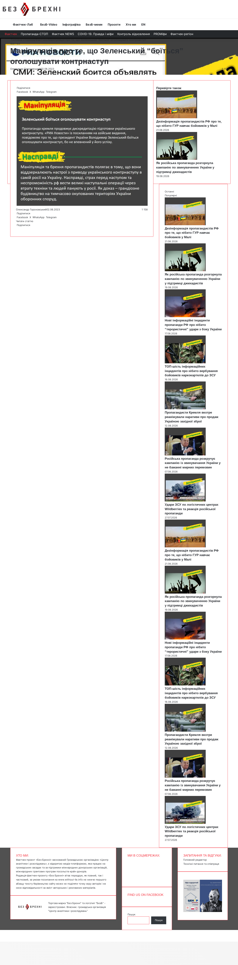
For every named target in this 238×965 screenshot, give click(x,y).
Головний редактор (195, 859)
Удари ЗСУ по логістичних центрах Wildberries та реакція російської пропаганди (191, 509)
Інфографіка (71, 24)
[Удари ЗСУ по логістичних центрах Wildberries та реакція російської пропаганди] (185, 500)
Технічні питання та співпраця (201, 863)
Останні (169, 191)
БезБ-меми (94, 24)
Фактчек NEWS (63, 34)
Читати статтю (25, 221)
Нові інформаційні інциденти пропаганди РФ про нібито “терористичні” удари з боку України (193, 325)
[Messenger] (1, 931)
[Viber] (19, 228)
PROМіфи (160, 34)
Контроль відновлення (133, 34)
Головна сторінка (22, 40)
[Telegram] (18, 228)
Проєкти (114, 24)
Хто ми (131, 24)
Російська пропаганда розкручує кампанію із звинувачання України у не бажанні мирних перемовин (193, 463)
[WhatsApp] (17, 228)
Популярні (171, 195)
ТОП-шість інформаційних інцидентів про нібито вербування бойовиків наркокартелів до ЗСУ (191, 371)
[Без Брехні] (31, 9)
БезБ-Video (48, 24)
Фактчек (11, 34)
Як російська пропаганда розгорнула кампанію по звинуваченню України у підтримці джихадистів (185, 167)
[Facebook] (16, 228)
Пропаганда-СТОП (34, 34)
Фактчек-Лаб (23, 24)
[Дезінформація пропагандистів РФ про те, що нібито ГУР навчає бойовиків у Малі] (176, 117)
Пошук (131, 914)
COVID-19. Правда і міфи (96, 34)
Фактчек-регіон (182, 34)
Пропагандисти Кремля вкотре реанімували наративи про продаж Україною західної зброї (191, 417)
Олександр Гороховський (25, 68)
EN (143, 24)
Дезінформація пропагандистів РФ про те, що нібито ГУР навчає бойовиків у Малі (192, 233)
